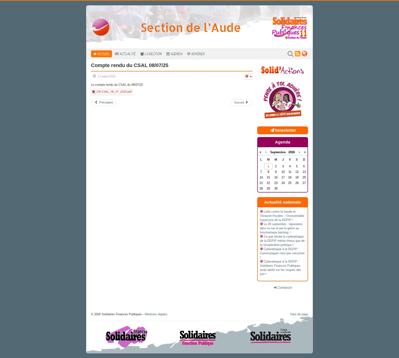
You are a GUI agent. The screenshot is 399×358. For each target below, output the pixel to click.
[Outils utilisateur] (248, 77)
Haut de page (299, 314)
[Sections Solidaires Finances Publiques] (304, 54)
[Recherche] (290, 54)
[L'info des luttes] (282, 69)
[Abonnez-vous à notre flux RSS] (297, 54)
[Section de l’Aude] (100, 27)
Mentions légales (156, 314)
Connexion (285, 287)
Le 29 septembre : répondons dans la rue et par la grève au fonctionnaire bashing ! (281, 228)
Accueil (103, 53)
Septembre (279, 152)
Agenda (176, 53)
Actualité (127, 53)
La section (153, 53)
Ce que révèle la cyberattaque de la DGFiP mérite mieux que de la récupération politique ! (282, 241)
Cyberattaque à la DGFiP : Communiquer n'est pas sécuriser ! (282, 253)
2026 (291, 152)
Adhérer (198, 53)
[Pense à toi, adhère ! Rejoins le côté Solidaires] (282, 100)
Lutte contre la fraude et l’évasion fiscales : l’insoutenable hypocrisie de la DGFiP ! (282, 216)
